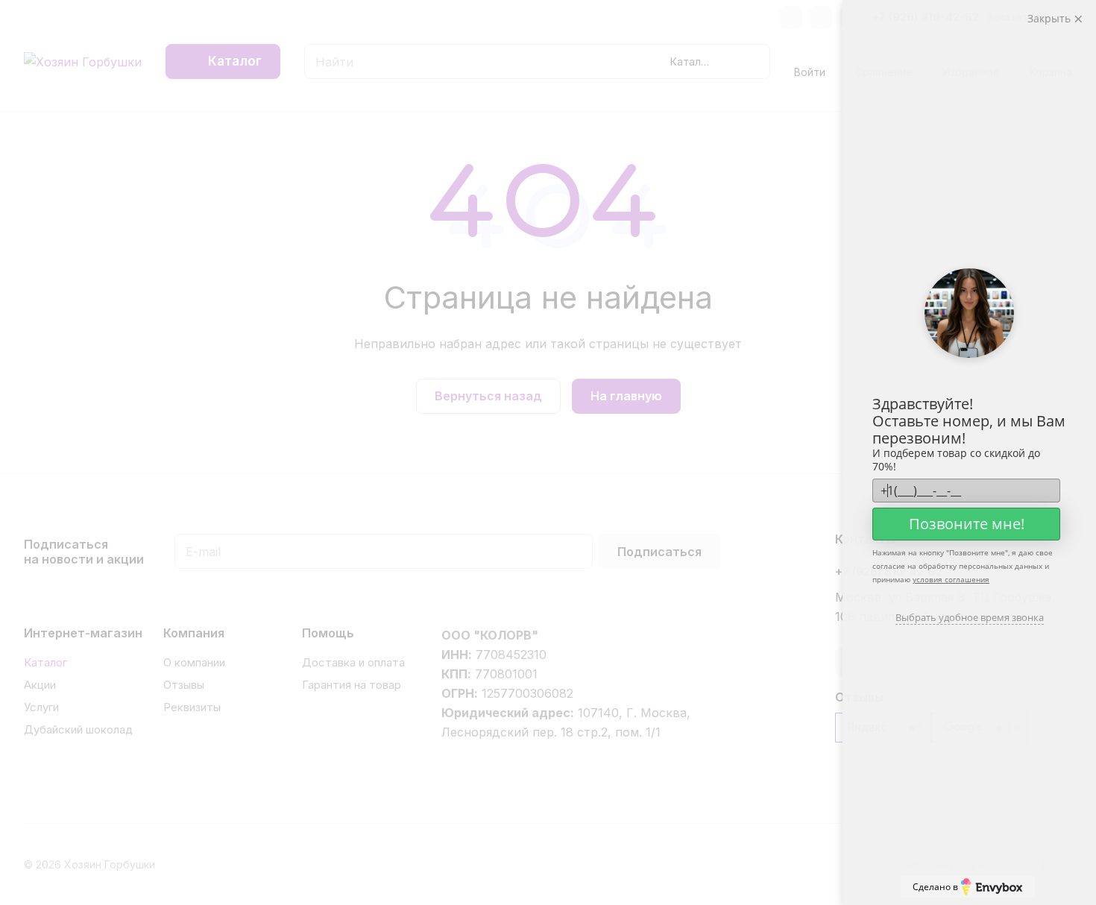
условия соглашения (951, 579)
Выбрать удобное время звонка (969, 617)
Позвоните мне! (966, 524)
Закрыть (1050, 18)
